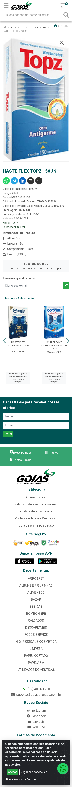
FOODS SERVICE (36, 634)
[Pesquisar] (66, 15)
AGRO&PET (36, 578)
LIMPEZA (36, 648)
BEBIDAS (36, 606)
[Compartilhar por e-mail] (30, 180)
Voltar (62, 26)
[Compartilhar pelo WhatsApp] (6, 180)
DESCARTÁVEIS (36, 627)
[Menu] (6, 5)
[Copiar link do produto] (38, 180)
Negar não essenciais (33, 772)
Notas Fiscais (22, 460)
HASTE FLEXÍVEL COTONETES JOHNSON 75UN (54, 345)
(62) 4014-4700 (38, 689)
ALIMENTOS (36, 592)
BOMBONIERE (36, 613)
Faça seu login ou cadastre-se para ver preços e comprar (36, 266)
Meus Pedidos (22, 452)
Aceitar (12, 772)
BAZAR (36, 599)
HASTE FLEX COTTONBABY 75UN (18, 344)
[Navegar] (4, 341)
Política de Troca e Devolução (36, 518)
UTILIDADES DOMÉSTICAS (36, 670)
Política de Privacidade (36, 511)
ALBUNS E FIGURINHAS (36, 585)
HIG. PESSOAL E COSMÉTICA (36, 641)
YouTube (38, 727)
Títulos (53, 452)
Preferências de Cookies (21, 779)
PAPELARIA (36, 663)
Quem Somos (36, 497)
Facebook (38, 716)
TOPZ (14, 222)
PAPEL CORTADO (36, 655)
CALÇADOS (36, 620)
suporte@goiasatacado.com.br (38, 694)
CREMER (22, 227)
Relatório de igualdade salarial (36, 504)
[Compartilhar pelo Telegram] (14, 180)
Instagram (38, 710)
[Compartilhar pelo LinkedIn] (22, 180)
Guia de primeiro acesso (36, 525)
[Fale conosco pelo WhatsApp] (62, 768)
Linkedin (38, 721)
